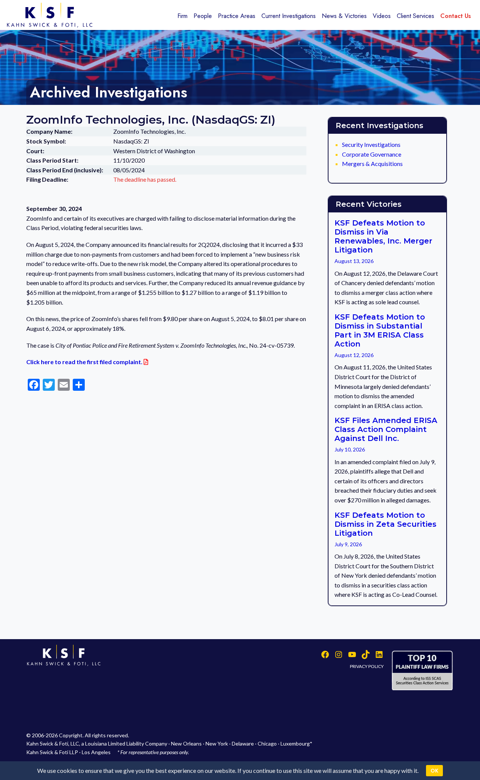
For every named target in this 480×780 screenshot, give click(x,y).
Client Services (415, 16)
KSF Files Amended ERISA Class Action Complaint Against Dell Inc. (385, 429)
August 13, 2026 (354, 261)
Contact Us (455, 16)
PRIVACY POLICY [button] (367, 666)
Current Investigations (288, 16)
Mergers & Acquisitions (372, 163)
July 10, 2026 (349, 449)
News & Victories (344, 16)
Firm (182, 16)
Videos (382, 16)
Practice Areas (236, 16)
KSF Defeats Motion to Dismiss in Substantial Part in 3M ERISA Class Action (379, 330)
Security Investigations (371, 144)
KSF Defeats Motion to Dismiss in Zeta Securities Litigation (385, 524)
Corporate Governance (371, 154)
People (203, 16)
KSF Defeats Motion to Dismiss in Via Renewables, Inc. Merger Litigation (383, 236)
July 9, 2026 (348, 544)
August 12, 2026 (354, 355)
